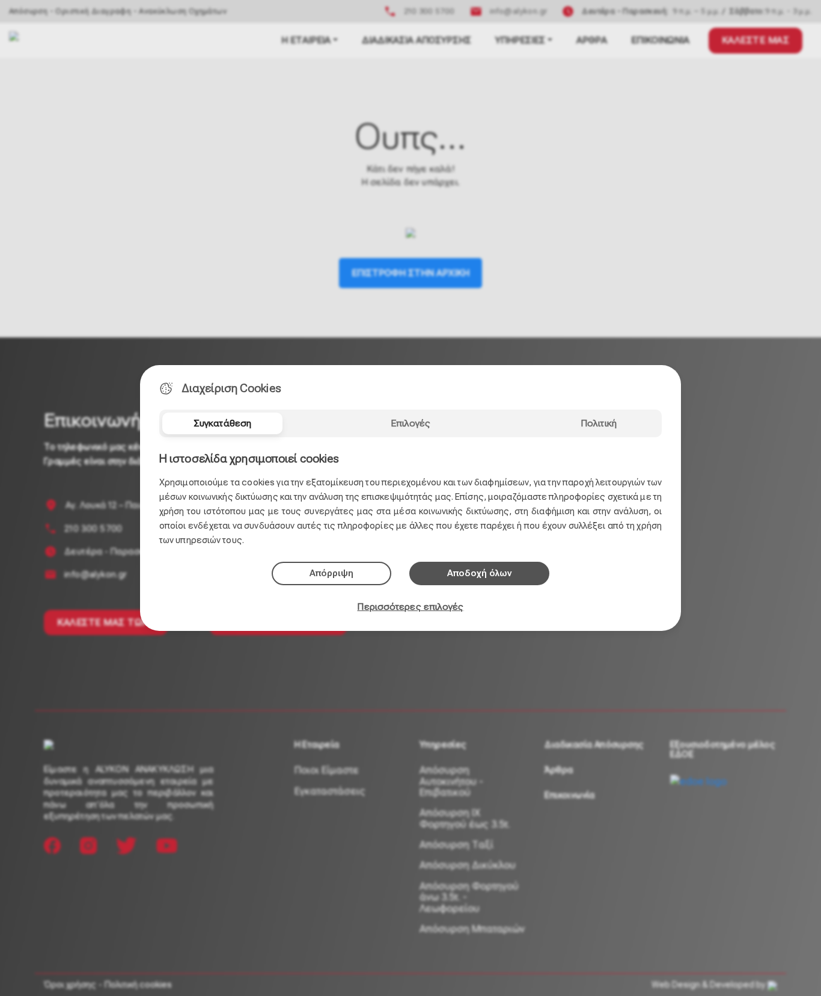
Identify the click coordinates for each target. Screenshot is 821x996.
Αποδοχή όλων (479, 573)
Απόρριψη (331, 573)
